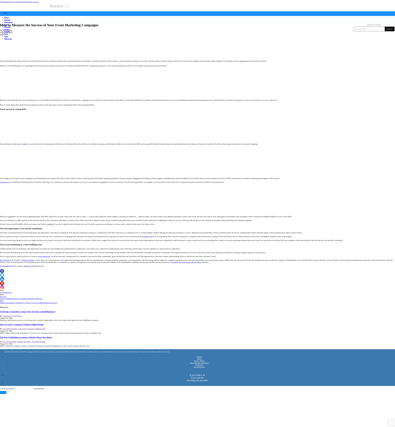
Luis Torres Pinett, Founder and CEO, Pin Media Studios (24, 342)
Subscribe (8, 39)
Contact (199, 357)
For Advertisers (199, 367)
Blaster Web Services (52, 389)
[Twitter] (2, 275)
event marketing (6, 293)
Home (6, 17)
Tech (6, 34)
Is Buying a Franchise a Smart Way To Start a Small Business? (27, 311)
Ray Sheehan (7, 30)
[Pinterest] (2, 283)
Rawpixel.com (29, 266)
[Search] (51, 4)
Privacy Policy (199, 361)
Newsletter (199, 365)
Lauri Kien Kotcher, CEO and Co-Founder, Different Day (24, 329)
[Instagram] (2, 287)
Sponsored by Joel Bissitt (12, 316)
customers (145, 237)
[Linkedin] (2, 279)
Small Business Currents (24, 389)
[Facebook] (2, 271)
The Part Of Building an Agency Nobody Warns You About (26, 337)
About (199, 359)
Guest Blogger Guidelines (199, 363)
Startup (7, 20)
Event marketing (6, 266)
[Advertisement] (197, 83)
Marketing (8, 22)
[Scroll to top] (3, 392)
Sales (6, 36)
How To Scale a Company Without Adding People (22, 324)
